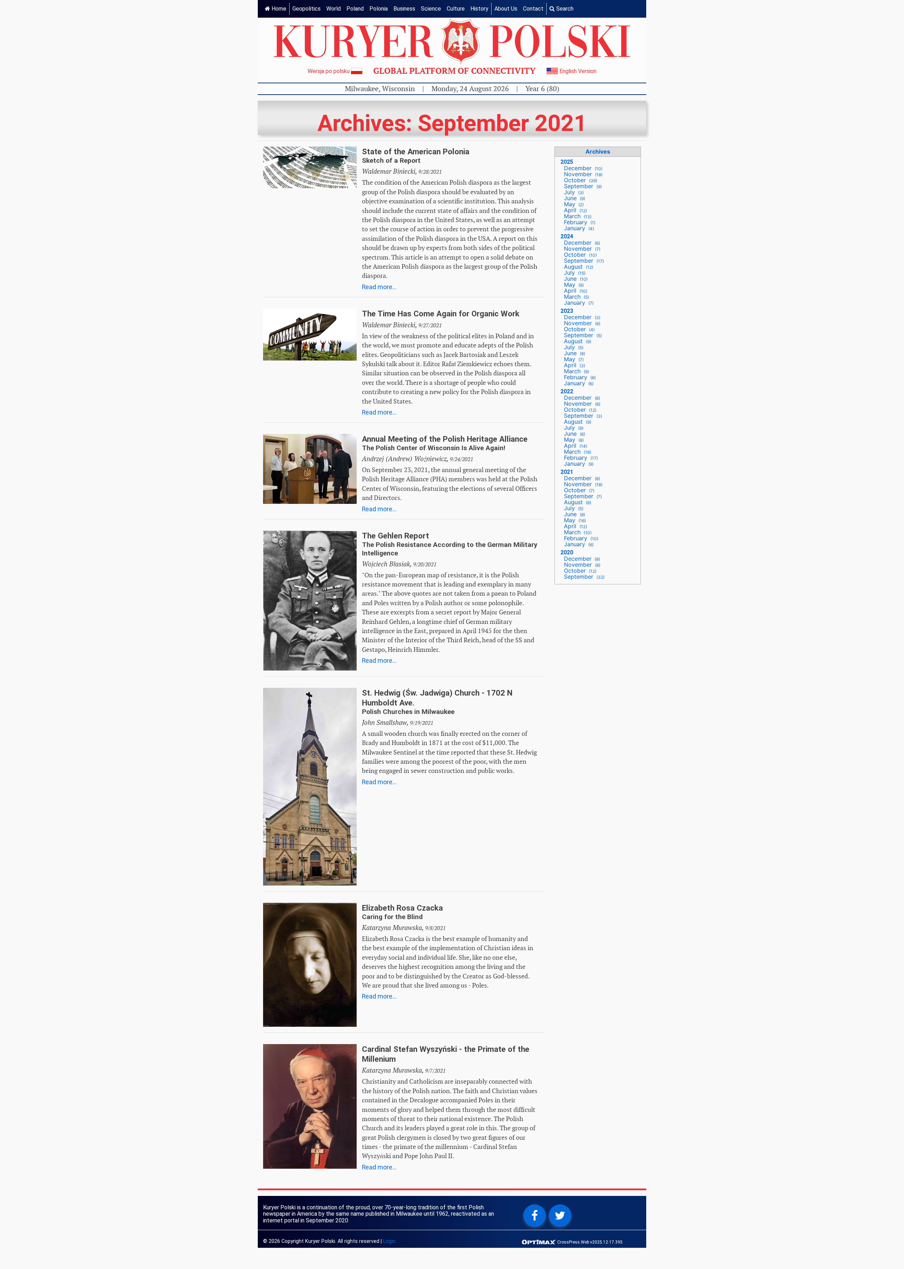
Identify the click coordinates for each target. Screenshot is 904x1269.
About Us (505, 8)
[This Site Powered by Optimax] (539, 1241)
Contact (533, 8)
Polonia (378, 8)
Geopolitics (306, 8)
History (479, 8)
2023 (566, 311)
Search (564, 8)
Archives (597, 151)
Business (404, 8)
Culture (456, 8)
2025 (566, 162)
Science (431, 8)
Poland (355, 8)
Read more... (379, 287)
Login (389, 1241)
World (333, 8)
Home (278, 8)
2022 (566, 391)
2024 (566, 236)
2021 (566, 472)
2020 (566, 552)
